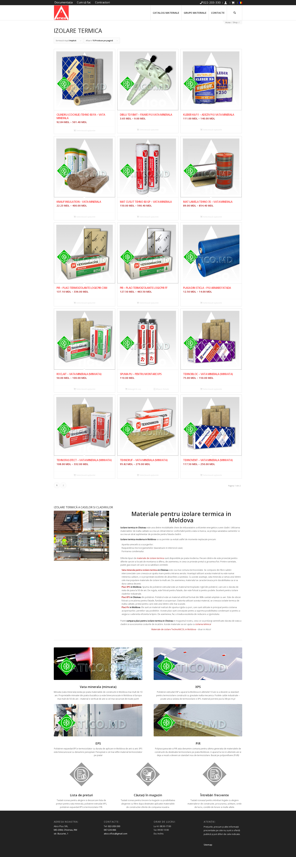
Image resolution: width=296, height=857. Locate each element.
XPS (198, 687)
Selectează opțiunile (85, 130)
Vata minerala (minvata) (98, 687)
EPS (98, 743)
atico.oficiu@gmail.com (115, 833)
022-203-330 (114, 826)
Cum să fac (84, 2)
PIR (198, 743)
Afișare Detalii (162, 389)
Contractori (102, 2)
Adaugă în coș (134, 389)
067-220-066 (110, 829)
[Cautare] (234, 12)
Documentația (63, 2)
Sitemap (208, 844)
